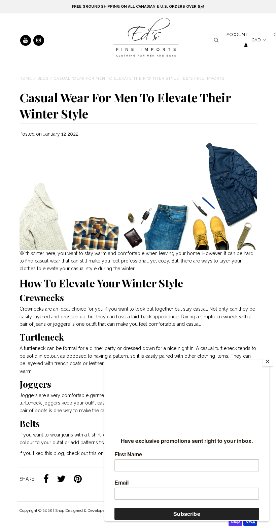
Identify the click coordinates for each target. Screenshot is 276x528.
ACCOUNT (237, 34)
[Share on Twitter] (61, 479)
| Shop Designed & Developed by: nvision (90, 510)
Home (26, 78)
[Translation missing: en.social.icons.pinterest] (78, 479)
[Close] (268, 361)
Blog (42, 78)
